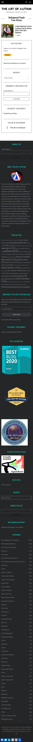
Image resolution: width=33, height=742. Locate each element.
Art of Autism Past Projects (9, 558)
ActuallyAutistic (17, 243)
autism (11, 251)
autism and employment (8, 254)
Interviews (4, 658)
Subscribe (16, 314)
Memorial (4, 662)
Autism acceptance (24, 251)
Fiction (3, 640)
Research (4, 690)
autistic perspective (24, 262)
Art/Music (4, 565)
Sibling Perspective (7, 697)
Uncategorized (5, 708)
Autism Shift (5, 583)
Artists (3, 569)
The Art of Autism (17, 127)
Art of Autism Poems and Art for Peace (13, 561)
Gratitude (4, 644)
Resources (4, 694)
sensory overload (24, 281)
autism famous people (8, 579)
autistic (10, 259)
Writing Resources (6, 719)
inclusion (23, 268)
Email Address (8, 91)
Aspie (18, 248)
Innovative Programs (7, 654)
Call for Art (4, 608)
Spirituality (4, 701)
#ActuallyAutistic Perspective (10, 540)
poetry (13, 279)
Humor (3, 647)
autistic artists (11, 262)
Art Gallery (4, 554)
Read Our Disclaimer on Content (15, 63)
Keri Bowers (14, 270)
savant (16, 281)
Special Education (6, 284)
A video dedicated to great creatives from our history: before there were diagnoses (23, 29)
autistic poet (6, 265)
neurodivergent (23, 273)
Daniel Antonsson (17, 265)
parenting (5, 279)
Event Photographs (7, 633)
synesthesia (23, 284)
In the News (4, 651)
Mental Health (5, 665)
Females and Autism (7, 637)
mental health (13, 273)
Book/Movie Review (7, 601)
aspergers (8, 248)
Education (4, 626)
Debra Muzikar (10, 267)
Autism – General (6, 572)
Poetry (3, 683)
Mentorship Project (7, 669)
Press (3, 687)
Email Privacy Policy (10, 113)
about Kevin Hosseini (13, 240)
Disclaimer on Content (15, 527)
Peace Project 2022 (7, 680)
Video (3, 712)
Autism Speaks (11, 257)
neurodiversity (7, 276)
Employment (5, 629)
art (5, 245)
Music (3, 672)
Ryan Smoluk (10, 281)
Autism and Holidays (7, 576)
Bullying (3, 604)
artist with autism (19, 245)
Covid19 (4, 615)
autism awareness (21, 254)
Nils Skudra (20, 276)
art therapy (28, 245)
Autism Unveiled (6, 590)
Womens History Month (8, 715)
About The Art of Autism (8, 547)
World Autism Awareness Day (15, 287)
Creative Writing (6, 619)
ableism (4, 240)
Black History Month (7, 597)
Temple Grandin (6, 705)
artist (11, 245)
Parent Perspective (7, 676)
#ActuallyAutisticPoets (8, 544)
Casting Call (5, 612)
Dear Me (26, 265)
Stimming (15, 284)
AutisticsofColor (6, 594)
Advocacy (4, 551)
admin (18, 35)
